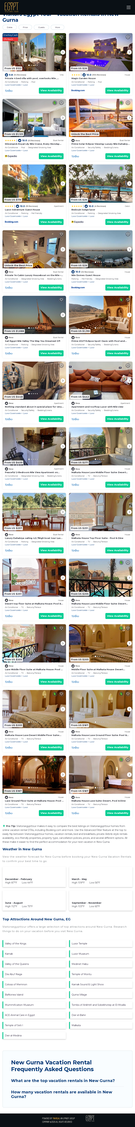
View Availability (51, 90)
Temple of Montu (82, 974)
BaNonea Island (14, 994)
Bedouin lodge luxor (83, 209)
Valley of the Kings (15, 943)
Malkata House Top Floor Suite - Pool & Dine (97, 538)
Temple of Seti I (14, 1025)
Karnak (9, 953)
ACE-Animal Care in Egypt (20, 1015)
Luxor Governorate (13, 85)
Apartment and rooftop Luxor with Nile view (97, 406)
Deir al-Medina (13, 1035)
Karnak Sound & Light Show (88, 984)
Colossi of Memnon (16, 984)
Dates (9, 27)
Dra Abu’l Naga (13, 974)
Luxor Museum (80, 953)
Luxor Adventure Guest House (22, 209)
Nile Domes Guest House (85, 275)
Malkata (76, 1025)
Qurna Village (79, 994)
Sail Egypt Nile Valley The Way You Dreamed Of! (32, 341)
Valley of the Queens (17, 964)
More (57, 27)
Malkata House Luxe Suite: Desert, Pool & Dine (98, 800)
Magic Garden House (83, 78)
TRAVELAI (56, 1118)
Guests (41, 27)
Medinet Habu (80, 964)
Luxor (25, 85)
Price (25, 27)
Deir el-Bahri (79, 1015)
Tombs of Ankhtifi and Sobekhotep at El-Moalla (99, 1004)
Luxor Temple (79, 943)
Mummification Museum (19, 1004)
